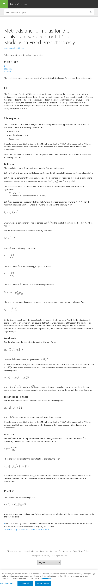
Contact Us (63, 551)
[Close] (94, 574)
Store (42, 551)
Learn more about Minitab (14, 48)
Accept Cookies (43, 583)
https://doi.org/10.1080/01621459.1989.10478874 (26, 529)
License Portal (28, 551)
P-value (7, 71)
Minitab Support (19, 4)
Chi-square (9, 68)
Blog (51, 551)
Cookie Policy (45, 578)
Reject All (25, 583)
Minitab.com (12, 551)
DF (5, 66)
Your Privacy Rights (7, 583)
